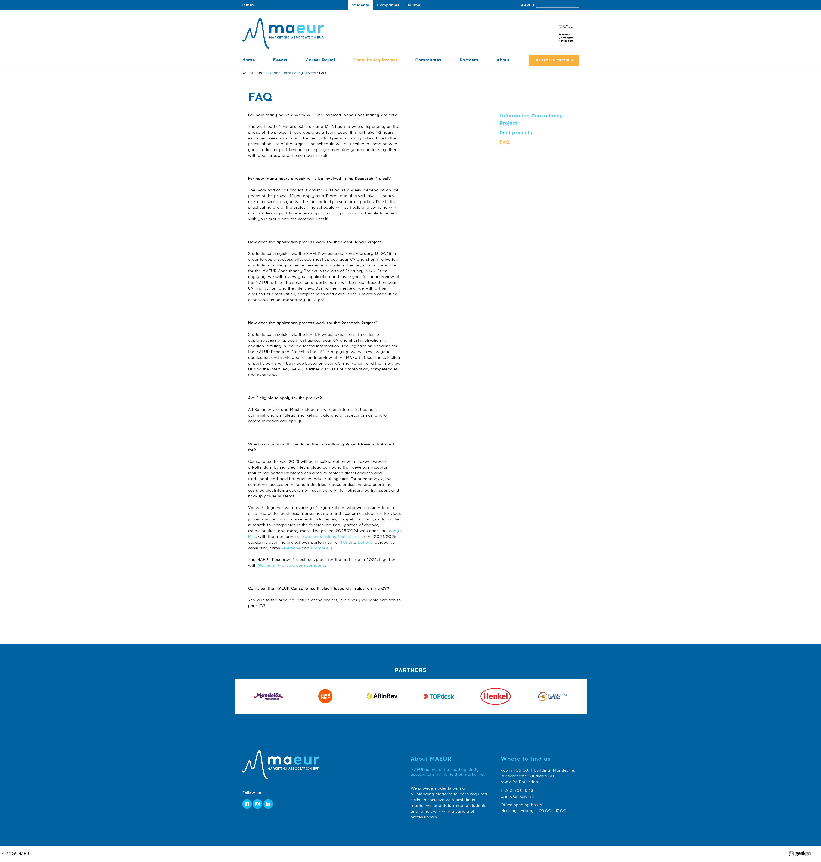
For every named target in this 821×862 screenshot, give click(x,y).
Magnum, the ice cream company (291, 565)
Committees (428, 60)
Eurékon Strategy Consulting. (331, 536)
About (502, 60)
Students (360, 5)
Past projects (515, 132)
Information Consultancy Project (531, 119)
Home (248, 60)
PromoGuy (321, 548)
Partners (468, 60)
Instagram (257, 804)
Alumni (415, 5)
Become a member (553, 60)
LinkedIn (268, 804)
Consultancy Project (375, 60)
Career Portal (320, 60)
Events (280, 60)
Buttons (365, 542)
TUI (343, 542)
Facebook (247, 804)
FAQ (504, 142)
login (248, 5)
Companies (388, 5)
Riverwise (290, 548)
